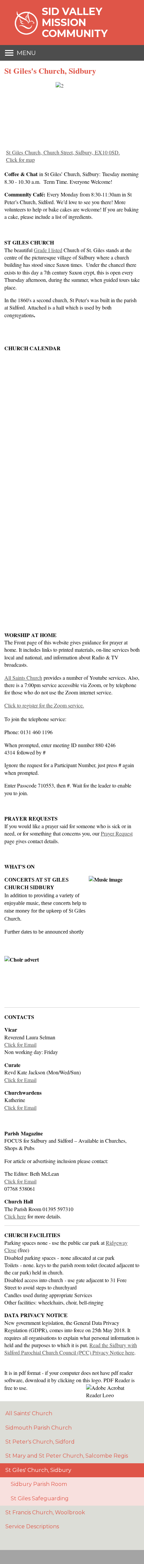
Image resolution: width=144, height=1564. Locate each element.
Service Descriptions (32, 1526)
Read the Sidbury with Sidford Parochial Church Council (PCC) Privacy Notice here (70, 1349)
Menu (26, 53)
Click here (15, 1216)
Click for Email (20, 1044)
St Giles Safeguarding (40, 1498)
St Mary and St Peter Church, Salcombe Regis (66, 1456)
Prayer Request (117, 833)
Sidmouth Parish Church (38, 1428)
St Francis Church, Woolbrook (45, 1512)
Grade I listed (48, 249)
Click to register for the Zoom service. (44, 705)
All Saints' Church (28, 1413)
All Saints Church (23, 677)
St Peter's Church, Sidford (40, 1442)
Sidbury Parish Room (39, 1484)
